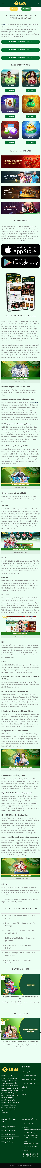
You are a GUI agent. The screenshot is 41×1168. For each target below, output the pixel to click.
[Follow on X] (23, 1155)
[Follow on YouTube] (30, 1155)
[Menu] (2, 3)
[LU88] (20, 3)
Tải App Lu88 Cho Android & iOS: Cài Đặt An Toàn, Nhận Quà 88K (20, 997)
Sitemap (26, 1150)
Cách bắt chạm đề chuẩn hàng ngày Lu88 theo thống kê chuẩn (21, 1041)
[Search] (39, 3)
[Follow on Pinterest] (27, 1155)
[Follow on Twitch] (37, 1155)
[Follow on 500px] (34, 1155)
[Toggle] (3, 916)
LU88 (3, 1076)
